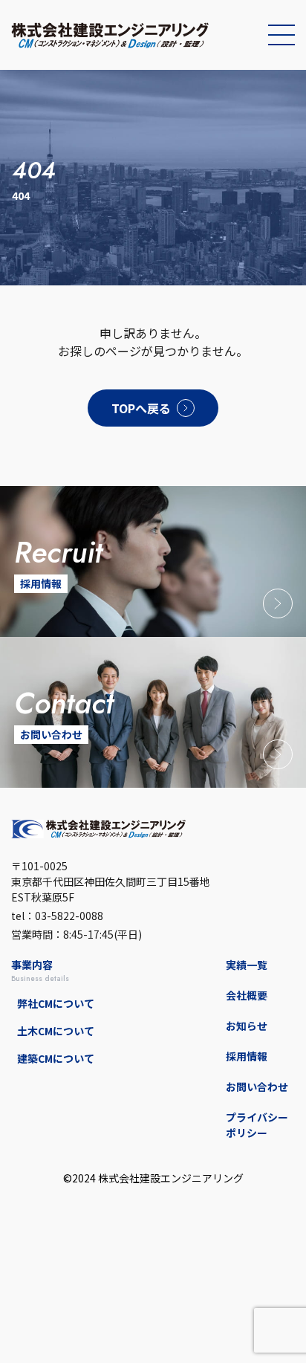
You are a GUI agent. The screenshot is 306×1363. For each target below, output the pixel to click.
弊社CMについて (55, 1003)
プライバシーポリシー (257, 1125)
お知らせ (246, 1025)
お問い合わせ (257, 1086)
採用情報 (246, 1056)
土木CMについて (55, 1030)
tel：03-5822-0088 (57, 915)
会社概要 (246, 995)
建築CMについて (55, 1058)
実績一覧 (246, 964)
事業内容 (40, 970)
